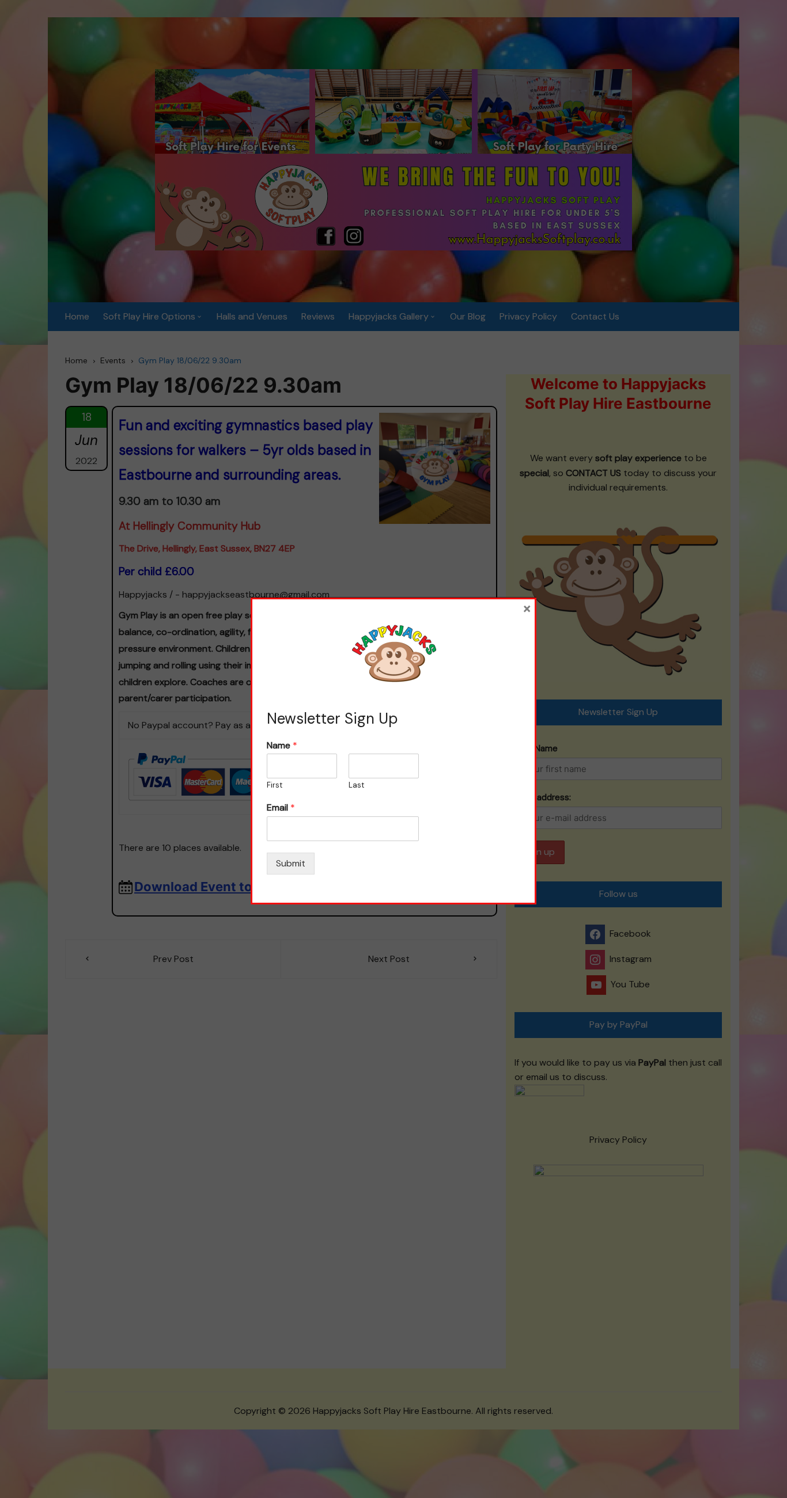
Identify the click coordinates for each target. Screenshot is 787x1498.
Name (282, 745)
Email (281, 807)
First (274, 785)
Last (356, 785)
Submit (290, 863)
